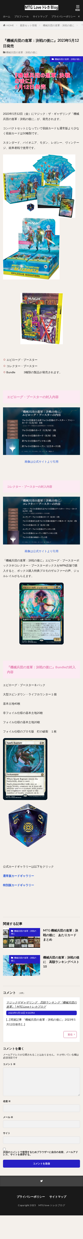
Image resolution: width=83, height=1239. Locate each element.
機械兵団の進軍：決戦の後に (58, 25)
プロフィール (21, 16)
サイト (6, 1133)
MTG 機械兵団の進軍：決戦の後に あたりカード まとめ (61, 934)
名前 (7, 1101)
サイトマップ (40, 16)
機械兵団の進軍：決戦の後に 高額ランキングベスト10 (61, 961)
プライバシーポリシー (63, 16)
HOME (10, 25)
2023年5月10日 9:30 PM (21, 1012)
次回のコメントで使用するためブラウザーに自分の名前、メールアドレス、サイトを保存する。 (40, 1153)
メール (8, 1117)
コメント (9, 1064)
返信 (70, 1034)
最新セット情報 (28, 25)
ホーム (6, 16)
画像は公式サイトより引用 (41, 461)
